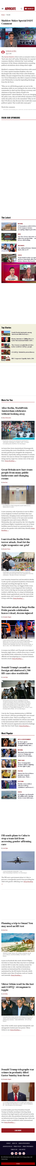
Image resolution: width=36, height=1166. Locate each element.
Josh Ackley (5, 994)
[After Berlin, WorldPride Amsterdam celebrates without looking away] (18, 430)
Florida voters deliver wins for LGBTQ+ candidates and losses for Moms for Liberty (26, 786)
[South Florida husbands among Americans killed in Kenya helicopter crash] (5, 333)
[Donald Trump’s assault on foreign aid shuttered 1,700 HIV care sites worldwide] (18, 689)
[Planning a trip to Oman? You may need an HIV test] (18, 942)
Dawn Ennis (5, 482)
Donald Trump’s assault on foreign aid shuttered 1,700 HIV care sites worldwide (15, 670)
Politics (20, 771)
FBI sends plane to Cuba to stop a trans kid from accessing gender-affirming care (16, 840)
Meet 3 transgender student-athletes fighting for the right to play (26, 764)
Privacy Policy (26, 1157)
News (19, 234)
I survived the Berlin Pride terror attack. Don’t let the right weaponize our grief (15, 542)
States (20, 255)
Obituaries (21, 245)
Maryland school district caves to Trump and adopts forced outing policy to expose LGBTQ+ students (26, 755)
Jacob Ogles (5, 677)
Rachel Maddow (9, 57)
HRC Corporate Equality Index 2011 (23, 358)
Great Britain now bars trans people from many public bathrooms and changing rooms (17, 474)
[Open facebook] (12, 1153)
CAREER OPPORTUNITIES (24, 1143)
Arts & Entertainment (24, 739)
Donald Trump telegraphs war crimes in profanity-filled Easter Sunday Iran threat (17, 1072)
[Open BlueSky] (16, 1153)
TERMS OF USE (14, 1149)
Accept (18, 1163)
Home (3, 15)
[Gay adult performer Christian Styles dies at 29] (8, 247)
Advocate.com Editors (11, 51)
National (20, 224)
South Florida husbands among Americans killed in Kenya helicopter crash (22, 334)
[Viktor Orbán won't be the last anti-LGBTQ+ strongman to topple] (18, 1006)
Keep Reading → (10, 461)
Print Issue (21, 760)
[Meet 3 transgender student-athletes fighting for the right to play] (8, 763)
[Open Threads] (20, 1153)
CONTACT (8, 1143)
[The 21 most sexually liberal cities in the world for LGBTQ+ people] (5, 346)
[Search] (21, 9)
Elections (21, 781)
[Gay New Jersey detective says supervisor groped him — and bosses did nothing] (8, 237)
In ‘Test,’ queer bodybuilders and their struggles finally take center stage (25, 744)
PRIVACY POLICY (17, 1146)
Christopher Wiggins (7, 617)
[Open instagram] (23, 1153)
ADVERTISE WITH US (7, 1146)
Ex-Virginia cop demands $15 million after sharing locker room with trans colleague (26, 797)
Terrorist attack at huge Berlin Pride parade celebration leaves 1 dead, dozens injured (18, 610)
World (8, 15)
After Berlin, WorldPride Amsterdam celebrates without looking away (14, 410)
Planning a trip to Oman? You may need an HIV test (17, 925)
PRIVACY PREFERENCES (28, 1146)
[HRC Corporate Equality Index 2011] (5, 358)
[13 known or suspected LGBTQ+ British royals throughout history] (5, 352)
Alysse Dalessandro (7, 417)
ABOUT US (14, 1143)
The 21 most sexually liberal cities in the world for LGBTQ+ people (22, 346)
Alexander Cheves (6, 549)
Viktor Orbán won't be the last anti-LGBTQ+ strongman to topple (17, 987)
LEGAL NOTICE (22, 1149)
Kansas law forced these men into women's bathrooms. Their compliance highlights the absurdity (26, 776)
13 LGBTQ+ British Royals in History (23, 352)
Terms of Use (4, 1159)
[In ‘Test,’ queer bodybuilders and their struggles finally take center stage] (8, 742)
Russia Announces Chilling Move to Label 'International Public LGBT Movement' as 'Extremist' (23, 340)
